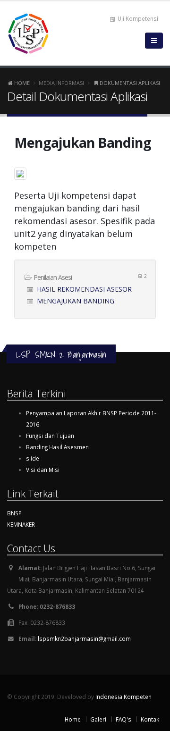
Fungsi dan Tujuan (50, 435)
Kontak (150, 719)
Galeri (98, 719)
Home (21, 82)
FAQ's (123, 719)
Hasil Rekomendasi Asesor (84, 289)
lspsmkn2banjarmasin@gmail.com (84, 638)
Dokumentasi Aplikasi (129, 82)
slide (32, 458)
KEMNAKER (21, 524)
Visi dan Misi (43, 469)
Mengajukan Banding (75, 300)
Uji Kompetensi (137, 18)
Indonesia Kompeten (123, 696)
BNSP (14, 513)
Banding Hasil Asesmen (57, 447)
